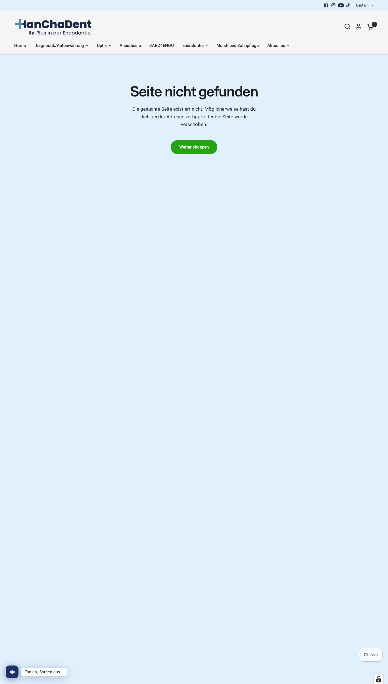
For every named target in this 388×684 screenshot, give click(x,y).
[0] (369, 26)
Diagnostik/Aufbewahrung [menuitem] (59, 45)
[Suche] (347, 26)
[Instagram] (333, 5)
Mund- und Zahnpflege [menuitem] (237, 45)
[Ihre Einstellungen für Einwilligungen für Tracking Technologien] (378, 679)
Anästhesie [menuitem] (130, 45)
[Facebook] (326, 5)
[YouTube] (341, 5)
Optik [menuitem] (102, 45)
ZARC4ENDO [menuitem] (161, 45)
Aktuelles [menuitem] (276, 45)
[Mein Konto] (358, 26)
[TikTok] (348, 5)
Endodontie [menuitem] (193, 45)
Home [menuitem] (20, 45)
